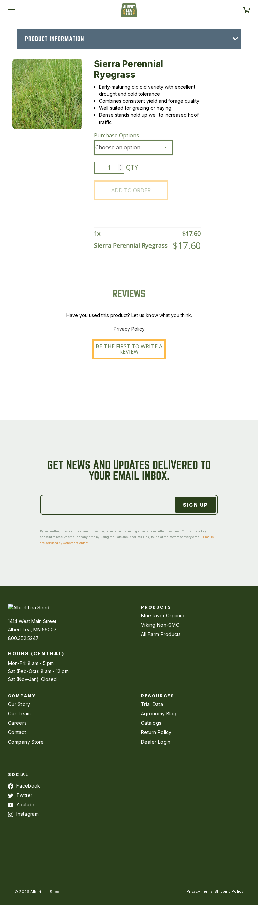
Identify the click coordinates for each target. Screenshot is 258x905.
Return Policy (156, 732)
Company (22, 695)
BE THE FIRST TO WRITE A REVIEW (129, 349)
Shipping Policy (228, 891)
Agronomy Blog (159, 713)
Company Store (26, 742)
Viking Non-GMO (160, 625)
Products (156, 607)
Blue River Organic (162, 615)
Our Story (19, 704)
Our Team (19, 713)
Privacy (193, 891)
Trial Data (152, 704)
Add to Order (131, 190)
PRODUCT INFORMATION (54, 39)
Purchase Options (116, 135)
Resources (157, 695)
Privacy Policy (129, 329)
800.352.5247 (23, 638)
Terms (207, 891)
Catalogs (151, 723)
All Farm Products (161, 634)
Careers (17, 723)
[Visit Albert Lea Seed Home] (129, 12)
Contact (17, 732)
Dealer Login (155, 742)
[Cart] (246, 10)
